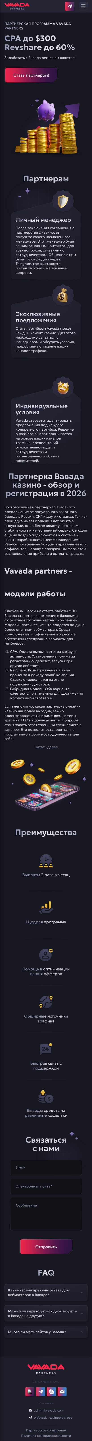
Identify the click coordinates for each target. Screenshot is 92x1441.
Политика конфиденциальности (46, 1435)
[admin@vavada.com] (30, 1410)
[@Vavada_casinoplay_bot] (30, 1417)
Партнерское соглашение (46, 1430)
